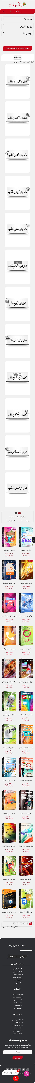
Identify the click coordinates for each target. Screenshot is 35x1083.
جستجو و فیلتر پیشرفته (9, 748)
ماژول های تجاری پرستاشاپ (20, 489)
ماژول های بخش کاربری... (17, 118)
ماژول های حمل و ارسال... (17, 341)
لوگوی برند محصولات (26, 616)
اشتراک (17, 1057)
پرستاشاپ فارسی (19, 62)
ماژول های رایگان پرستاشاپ (20, 156)
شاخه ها (28, 19)
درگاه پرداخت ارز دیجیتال (9, 682)
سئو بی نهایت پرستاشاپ (26, 748)
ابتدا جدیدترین (11, 521)
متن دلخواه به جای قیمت (9, 649)
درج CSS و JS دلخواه (26, 912)
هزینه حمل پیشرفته (9, 813)
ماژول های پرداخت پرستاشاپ (20, 267)
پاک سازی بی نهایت (9, 879)
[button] (10, 11)
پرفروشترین (26, 25)
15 (16, 924)
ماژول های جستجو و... (17, 415)
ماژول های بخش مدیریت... (20, 81)
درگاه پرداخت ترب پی (26, 649)
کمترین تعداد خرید (26, 813)
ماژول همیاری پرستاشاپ (26, 682)
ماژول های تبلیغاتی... (18, 192)
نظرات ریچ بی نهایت (9, 780)
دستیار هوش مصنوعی (9, 715)
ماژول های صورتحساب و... (18, 452)
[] (13, 924)
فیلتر (33, 540)
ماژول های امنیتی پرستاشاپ (20, 304)
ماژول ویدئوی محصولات (9, 912)
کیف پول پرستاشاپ (9, 550)
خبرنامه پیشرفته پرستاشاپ (26, 715)
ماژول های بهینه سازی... (17, 378)
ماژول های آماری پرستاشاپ (20, 230)
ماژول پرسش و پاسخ (26, 583)
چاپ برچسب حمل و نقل (26, 846)
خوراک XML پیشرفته (9, 583)
